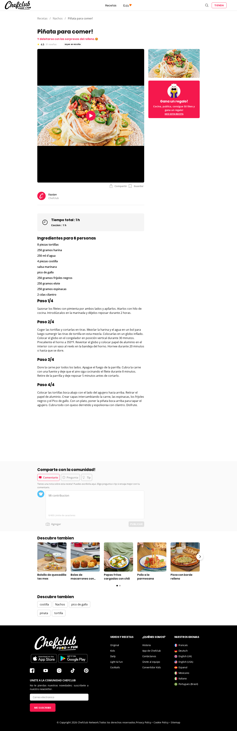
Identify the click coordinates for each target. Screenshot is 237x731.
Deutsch (183, 650)
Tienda (219, 5)
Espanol (183, 667)
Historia (146, 645)
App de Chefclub (151, 650)
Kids (112, 650)
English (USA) (186, 661)
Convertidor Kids (151, 667)
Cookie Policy (161, 722)
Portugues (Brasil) (188, 684)
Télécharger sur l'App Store (44, 658)
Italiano (183, 678)
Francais (183, 645)
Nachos (58, 18)
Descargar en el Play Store (72, 658)
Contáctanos (149, 656)
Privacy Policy (143, 722)
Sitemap (175, 722)
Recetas (110, 5)
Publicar (136, 524)
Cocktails (115, 667)
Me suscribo (42, 707)
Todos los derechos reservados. (117, 722)
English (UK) (185, 656)
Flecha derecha (199, 556)
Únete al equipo (151, 661)
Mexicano (184, 673)
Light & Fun (116, 661)
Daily (113, 656)
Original (114, 645)
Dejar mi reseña (73, 44)
